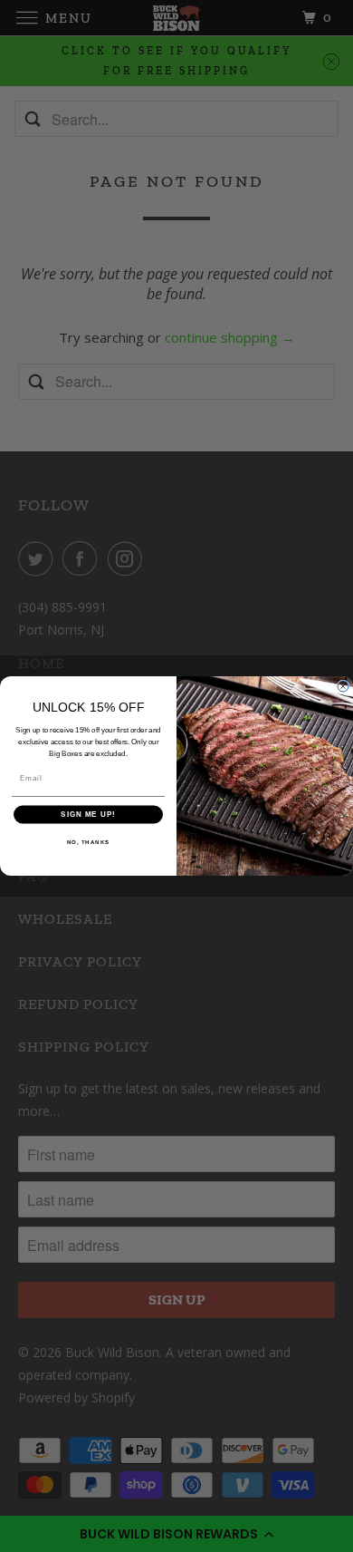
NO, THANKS (88, 842)
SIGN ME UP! (88, 814)
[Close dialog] (343, 686)
